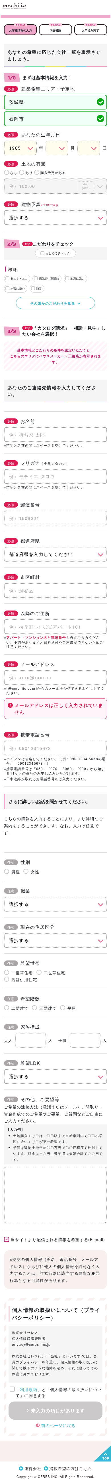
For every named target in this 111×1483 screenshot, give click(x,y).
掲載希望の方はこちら (70, 1468)
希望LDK (23, 1063)
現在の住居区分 (31, 927)
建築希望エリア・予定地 (41, 88)
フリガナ (38, 463)
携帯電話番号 (28, 734)
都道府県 (23, 541)
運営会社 (32, 1468)
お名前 (21, 421)
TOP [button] (105, 1458)
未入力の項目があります (58, 1410)
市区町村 (23, 577)
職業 (18, 890)
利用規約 (28, 1389)
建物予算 (33, 204)
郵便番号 (23, 504)
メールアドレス (31, 664)
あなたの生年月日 (33, 134)
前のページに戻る (58, 1425)
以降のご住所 (28, 613)
